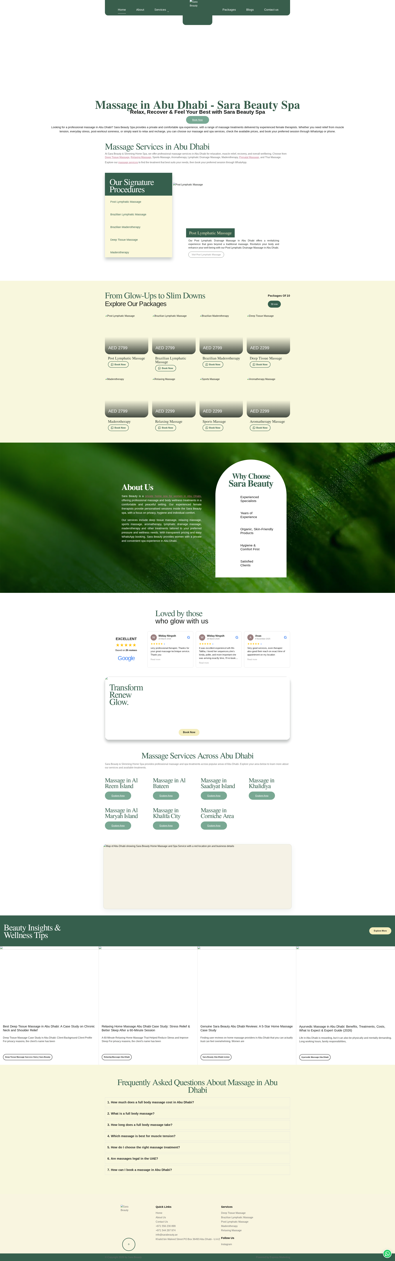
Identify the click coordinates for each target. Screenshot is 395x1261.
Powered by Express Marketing (273, 1257)
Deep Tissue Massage (117, 157)
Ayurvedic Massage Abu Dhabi (314, 1057)
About (140, 9)
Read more (155, 659)
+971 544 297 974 (166, 1230)
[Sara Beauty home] (197, 12)
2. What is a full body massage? (130, 1113)
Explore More (380, 931)
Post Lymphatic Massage (125, 201)
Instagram (226, 1244)
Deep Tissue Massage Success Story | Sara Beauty (27, 1057)
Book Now (197, 119)
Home (122, 9)
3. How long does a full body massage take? (139, 1124)
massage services (128, 162)
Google (126, 658)
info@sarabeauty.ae (167, 1234)
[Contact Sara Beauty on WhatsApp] (387, 1253)
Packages (229, 9)
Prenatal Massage (249, 157)
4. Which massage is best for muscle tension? (141, 1136)
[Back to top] (128, 1244)
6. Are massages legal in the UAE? (132, 1158)
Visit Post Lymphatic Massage (206, 254)
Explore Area (118, 795)
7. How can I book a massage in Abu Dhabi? (139, 1170)
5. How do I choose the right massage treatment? (143, 1147)
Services (160, 9)
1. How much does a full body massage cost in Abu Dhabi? (150, 1102)
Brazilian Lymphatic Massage (128, 214)
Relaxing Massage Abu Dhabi (117, 1057)
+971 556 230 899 (166, 1226)
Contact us (271, 9)
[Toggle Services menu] (168, 12)
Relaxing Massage (141, 157)
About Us (161, 1217)
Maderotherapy (119, 252)
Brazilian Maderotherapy (125, 227)
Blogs (250, 9)
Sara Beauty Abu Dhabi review (216, 1057)
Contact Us (162, 1221)
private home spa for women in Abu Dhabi (173, 496)
